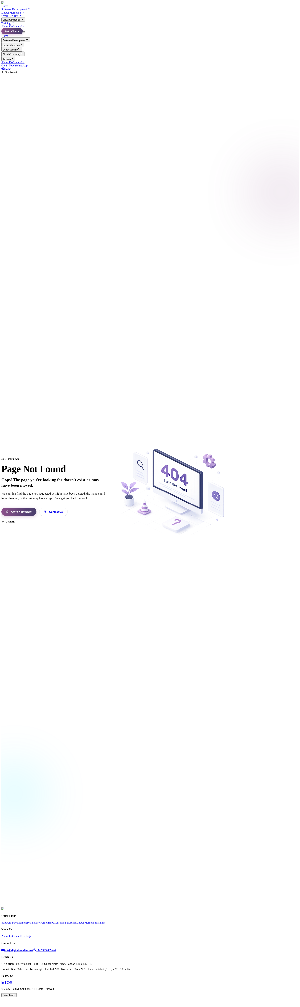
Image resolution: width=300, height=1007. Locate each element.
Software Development (14, 9)
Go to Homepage (21, 511)
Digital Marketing (11, 12)
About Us (6, 26)
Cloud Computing (11, 20)
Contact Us (18, 26)
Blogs (27, 936)
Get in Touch (12, 31)
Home (4, 6)
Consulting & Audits (65, 922)
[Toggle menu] (24, 31)
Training (6, 23)
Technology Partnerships (40, 922)
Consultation (9, 995)
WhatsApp (22, 65)
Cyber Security (9, 15)
